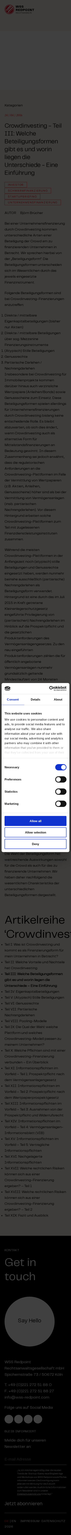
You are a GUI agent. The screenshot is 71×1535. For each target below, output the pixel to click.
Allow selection (35, 832)
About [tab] (58, 699)
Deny (35, 843)
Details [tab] (35, 699)
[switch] (60, 779)
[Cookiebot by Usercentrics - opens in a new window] (50, 688)
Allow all (35, 820)
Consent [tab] (13, 699)
